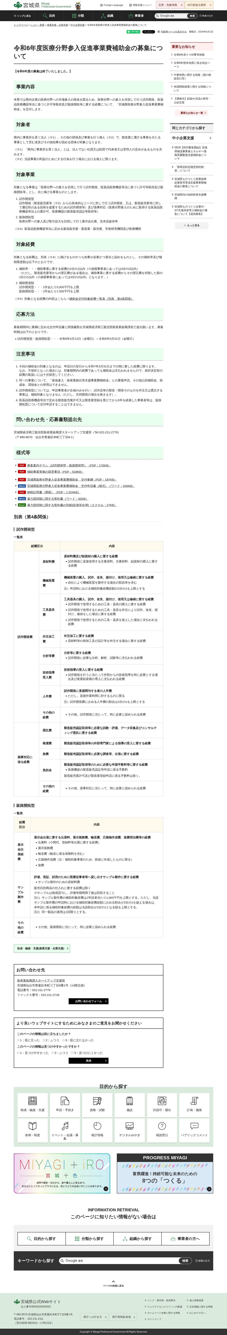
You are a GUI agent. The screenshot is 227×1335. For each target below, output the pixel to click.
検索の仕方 (207, 15)
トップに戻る (24, 15)
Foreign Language (113, 5)
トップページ (21, 25)
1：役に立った (30, 1040)
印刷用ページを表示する (174, 31)
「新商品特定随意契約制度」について (189, 169)
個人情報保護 (196, 1300)
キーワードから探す (36, 1260)
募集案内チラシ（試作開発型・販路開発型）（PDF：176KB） (69, 465)
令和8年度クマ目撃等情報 (189, 54)
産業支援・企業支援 (57, 25)
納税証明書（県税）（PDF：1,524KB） (54, 492)
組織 (110, 15)
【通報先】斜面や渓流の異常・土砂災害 (192, 100)
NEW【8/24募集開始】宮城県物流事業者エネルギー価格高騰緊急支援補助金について (190, 153)
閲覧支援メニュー (142, 5)
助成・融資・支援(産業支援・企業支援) (40, 948)
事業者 (139, 15)
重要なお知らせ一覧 (192, 112)
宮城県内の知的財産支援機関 (190, 196)
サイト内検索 (157, 16)
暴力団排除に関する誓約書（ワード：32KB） (57, 498)
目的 (52, 15)
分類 (81, 15)
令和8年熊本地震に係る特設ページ (192, 64)
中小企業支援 (78, 25)
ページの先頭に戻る (113, 1285)
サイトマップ (154, 1319)
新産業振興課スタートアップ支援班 (41, 980)
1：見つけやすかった (34, 1053)
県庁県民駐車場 (121, 1317)
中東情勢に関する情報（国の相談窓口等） (192, 76)
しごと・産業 (37, 25)
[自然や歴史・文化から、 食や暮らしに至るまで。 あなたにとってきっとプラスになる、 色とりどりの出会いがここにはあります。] (62, 1184)
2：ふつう (52, 1040)
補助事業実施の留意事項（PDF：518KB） (55, 471)
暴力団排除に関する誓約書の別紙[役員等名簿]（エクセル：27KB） (72, 505)
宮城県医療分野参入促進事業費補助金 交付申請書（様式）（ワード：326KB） (81, 486)
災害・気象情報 (168, 4)
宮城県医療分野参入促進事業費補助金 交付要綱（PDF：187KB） (72, 479)
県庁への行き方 (92, 1317)
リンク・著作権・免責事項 (161, 1300)
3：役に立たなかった (79, 1040)
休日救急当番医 (196, 4)
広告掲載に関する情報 (201, 1306)
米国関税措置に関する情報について (192, 88)
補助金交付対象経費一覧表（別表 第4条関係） (101, 298)
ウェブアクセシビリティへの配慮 (164, 1306)
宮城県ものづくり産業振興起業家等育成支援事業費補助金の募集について (190, 183)
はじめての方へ (197, 1313)
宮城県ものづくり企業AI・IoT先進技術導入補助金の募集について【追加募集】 (191, 210)
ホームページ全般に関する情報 (163, 1313)
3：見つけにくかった (88, 1053)
